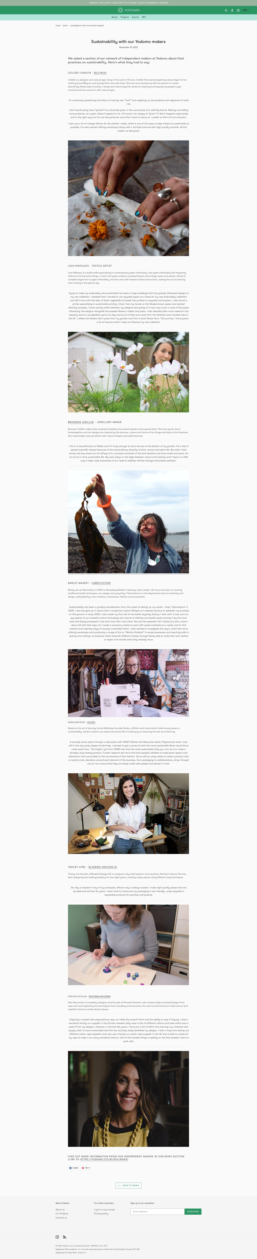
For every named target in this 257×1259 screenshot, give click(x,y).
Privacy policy (101, 1213)
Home (58, 26)
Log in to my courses (104, 1209)
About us (60, 1209)
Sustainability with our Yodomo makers (87, 26)
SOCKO (91, 722)
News (65, 26)
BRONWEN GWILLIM (81, 422)
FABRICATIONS (101, 583)
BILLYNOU (100, 72)
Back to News (130, 1185)
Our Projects (62, 1213)
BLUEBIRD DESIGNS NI (103, 867)
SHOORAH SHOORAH (100, 996)
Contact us (61, 1217)
